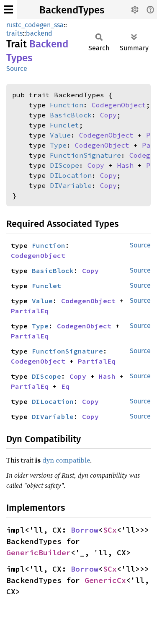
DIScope (64, 165)
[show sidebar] (8, 9)
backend (39, 33)
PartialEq (30, 311)
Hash (125, 165)
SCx (110, 530)
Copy (108, 115)
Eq (65, 386)
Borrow (84, 530)
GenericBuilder (38, 552)
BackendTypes (71, 10)
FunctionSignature (85, 155)
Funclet (64, 125)
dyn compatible (66, 460)
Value (60, 135)
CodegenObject (119, 105)
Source (16, 69)
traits (14, 33)
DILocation (71, 175)
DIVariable (71, 185)
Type (58, 145)
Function (66, 105)
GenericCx (105, 580)
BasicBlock (71, 115)
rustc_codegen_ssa (35, 25)
